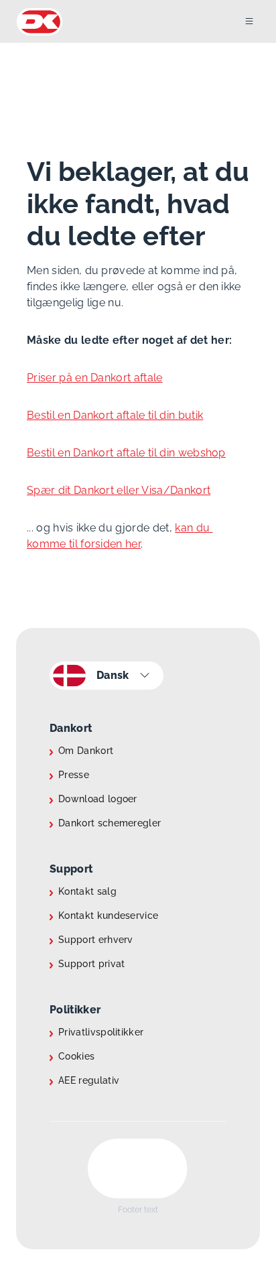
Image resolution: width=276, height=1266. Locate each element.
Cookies (76, 1056)
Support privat (91, 963)
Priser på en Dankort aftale (95, 377)
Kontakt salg (87, 891)
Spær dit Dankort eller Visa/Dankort (118, 490)
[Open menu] (260, 21)
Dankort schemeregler (109, 823)
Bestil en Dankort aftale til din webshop (126, 452)
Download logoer (97, 799)
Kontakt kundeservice (108, 915)
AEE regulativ (88, 1080)
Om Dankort (85, 750)
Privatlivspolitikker (100, 1032)
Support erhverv (95, 939)
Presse (73, 774)
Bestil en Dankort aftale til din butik (115, 415)
